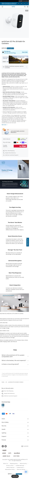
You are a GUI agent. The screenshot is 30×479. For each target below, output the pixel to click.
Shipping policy (18, 463)
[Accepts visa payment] (13, 414)
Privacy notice (19, 465)
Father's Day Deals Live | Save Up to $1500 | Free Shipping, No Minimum (9, 3)
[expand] (25, 66)
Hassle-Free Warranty (9, 393)
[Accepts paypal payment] (10, 414)
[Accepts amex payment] (3, 414)
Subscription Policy (19, 469)
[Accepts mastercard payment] (6, 414)
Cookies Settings (9, 467)
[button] (26, 6)
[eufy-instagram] (3, 446)
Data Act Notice (14, 471)
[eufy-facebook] (5, 446)
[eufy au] (12, 6)
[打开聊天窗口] (26, 471)
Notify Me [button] (15, 476)
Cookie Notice (8, 469)
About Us (9, 463)
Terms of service (20, 467)
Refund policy (9, 465)
